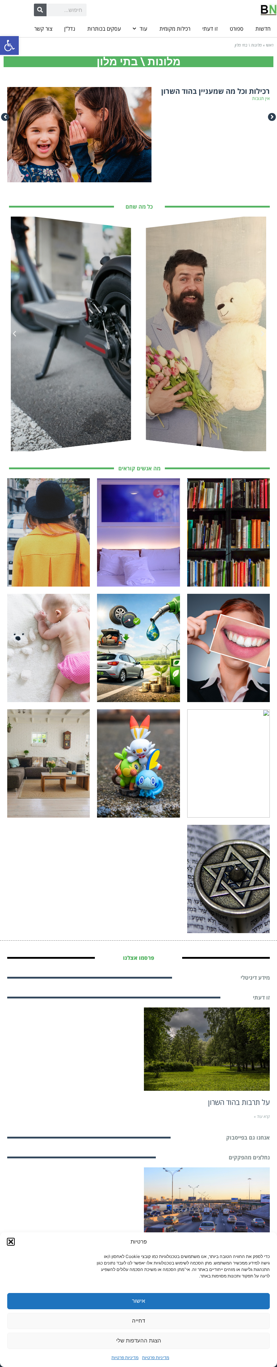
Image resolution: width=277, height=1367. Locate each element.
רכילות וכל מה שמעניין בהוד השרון (215, 91)
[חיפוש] (40, 10)
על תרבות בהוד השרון (239, 1102)
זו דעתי (209, 28)
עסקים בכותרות (104, 28)
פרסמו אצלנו (138, 957)
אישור (138, 1300)
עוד (143, 28)
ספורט (236, 28)
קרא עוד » (262, 1116)
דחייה (138, 1320)
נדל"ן (69, 28)
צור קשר (43, 28)
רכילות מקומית (174, 28)
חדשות (263, 28)
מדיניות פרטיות (155, 1357)
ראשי (269, 45)
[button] (9, 45)
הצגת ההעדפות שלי (138, 1340)
